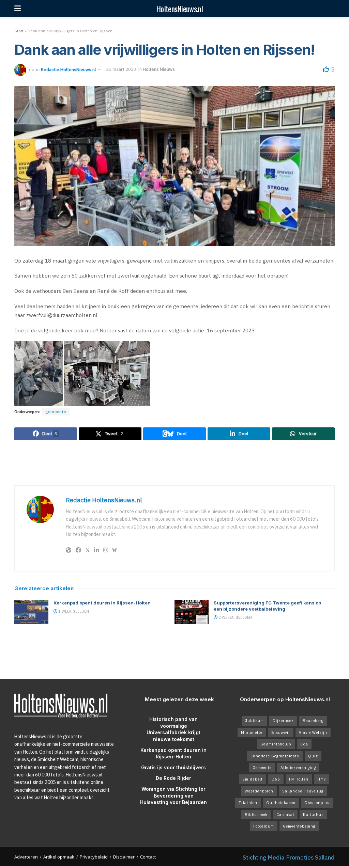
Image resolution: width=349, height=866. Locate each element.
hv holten (298, 779)
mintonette (251, 732)
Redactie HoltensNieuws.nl (68, 69)
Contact (148, 857)
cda (304, 744)
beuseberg (313, 720)
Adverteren (26, 857)
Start (19, 30)
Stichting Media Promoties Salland (289, 857)
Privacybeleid (94, 857)
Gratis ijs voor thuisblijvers (173, 767)
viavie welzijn (313, 732)
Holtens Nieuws (159, 69)
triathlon (248, 802)
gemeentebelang (299, 826)
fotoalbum (263, 826)
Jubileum (254, 720)
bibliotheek (256, 814)
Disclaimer (124, 857)
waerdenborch (259, 791)
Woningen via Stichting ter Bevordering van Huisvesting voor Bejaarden (173, 795)
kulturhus (313, 814)
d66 (276, 779)
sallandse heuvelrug (302, 791)
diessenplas (317, 802)
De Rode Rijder (173, 778)
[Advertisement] (174, 462)
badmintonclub (275, 744)
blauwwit (280, 732)
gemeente (55, 411)
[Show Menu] (17, 8)
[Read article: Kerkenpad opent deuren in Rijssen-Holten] (31, 612)
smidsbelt (252, 779)
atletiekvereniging (298, 767)
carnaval (285, 814)
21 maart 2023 (121, 69)
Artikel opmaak (58, 857)
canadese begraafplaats (275, 756)
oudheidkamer (281, 802)
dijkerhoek (283, 720)
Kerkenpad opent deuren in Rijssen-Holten (102, 602)
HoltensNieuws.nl (179, 8)
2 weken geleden (234, 617)
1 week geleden (73, 611)
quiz (313, 756)
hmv (321, 779)
